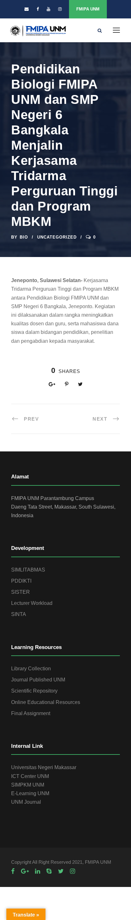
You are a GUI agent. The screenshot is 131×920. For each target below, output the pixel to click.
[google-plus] (25, 871)
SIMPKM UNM (27, 785)
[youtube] (48, 9)
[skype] (49, 871)
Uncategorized (57, 237)
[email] (26, 9)
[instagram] (60, 9)
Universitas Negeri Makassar (43, 767)
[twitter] (61, 871)
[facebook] (38, 9)
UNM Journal (26, 802)
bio (24, 237)
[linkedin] (37, 871)
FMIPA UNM (88, 9)
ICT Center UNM (30, 776)
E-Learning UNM (30, 793)
